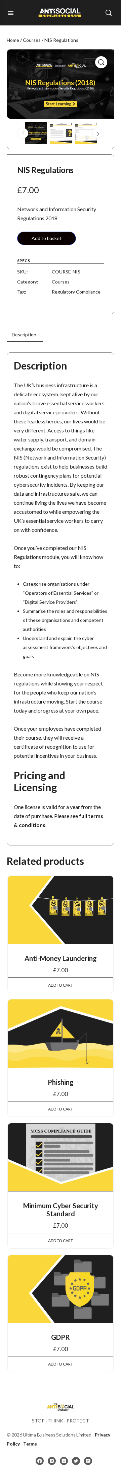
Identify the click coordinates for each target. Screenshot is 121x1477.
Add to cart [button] (60, 985)
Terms (30, 1444)
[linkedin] (64, 1461)
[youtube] (88, 1461)
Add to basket (47, 238)
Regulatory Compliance (76, 292)
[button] (101, 62)
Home (13, 40)
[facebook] (40, 1461)
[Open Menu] (11, 12)
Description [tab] (24, 334)
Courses (32, 40)
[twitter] (76, 1461)
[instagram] (52, 1461)
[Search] (109, 12)
